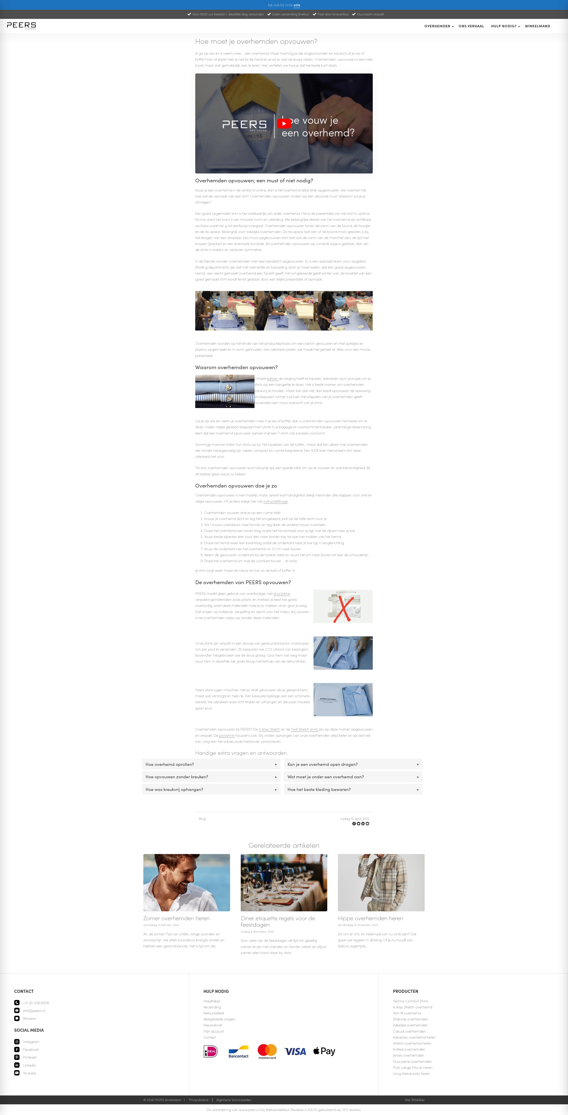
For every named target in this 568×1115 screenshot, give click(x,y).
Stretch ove (401, 1043)
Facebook (31, 1049)
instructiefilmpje (275, 501)
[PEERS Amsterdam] (22, 26)
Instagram (31, 1041)
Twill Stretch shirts (305, 729)
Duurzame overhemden (412, 1061)
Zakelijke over (403, 1025)
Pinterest (29, 1057)
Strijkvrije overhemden (410, 1019)
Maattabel (211, 1001)
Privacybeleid (198, 1100)
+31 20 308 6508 (36, 1002)
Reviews (29, 1018)
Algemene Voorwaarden (233, 1100)
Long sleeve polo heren (411, 1073)
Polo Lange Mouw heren (412, 1067)
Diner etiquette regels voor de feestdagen (278, 921)
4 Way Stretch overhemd (412, 1007)
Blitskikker (418, 1100)
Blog (202, 818)
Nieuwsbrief (212, 1025)
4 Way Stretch (269, 729)
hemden (421, 1025)
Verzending (212, 1007)
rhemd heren (420, 1043)
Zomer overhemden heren (176, 918)
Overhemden (437, 25)
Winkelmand (537, 25)
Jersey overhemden (408, 1055)
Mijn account (213, 1031)
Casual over (402, 1031)
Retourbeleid (213, 1013)
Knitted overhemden (409, 1049)
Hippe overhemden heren (370, 918)
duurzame (281, 593)
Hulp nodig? (504, 25)
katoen (273, 378)
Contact (209, 1037)
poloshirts (227, 735)
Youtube (29, 1073)
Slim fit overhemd (407, 1013)
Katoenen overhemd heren (414, 1037)
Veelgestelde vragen (219, 1019)
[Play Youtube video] (284, 123)
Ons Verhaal (471, 25)
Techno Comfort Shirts (410, 1001)
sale (297, 4)
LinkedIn (29, 1065)
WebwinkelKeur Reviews (285, 1109)
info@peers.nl (34, 1010)
